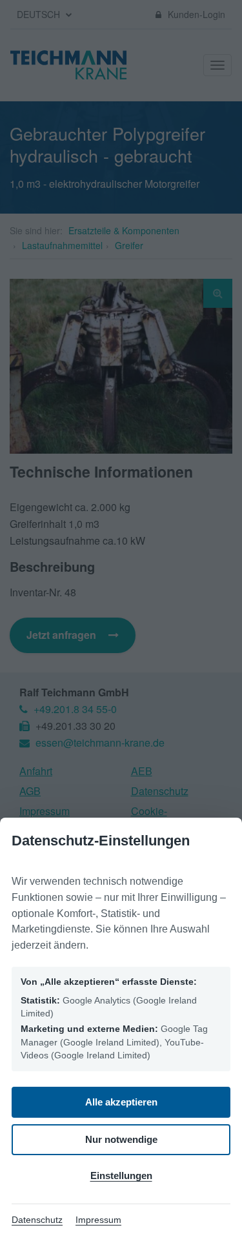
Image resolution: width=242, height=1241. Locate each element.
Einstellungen (121, 1175)
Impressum (98, 1220)
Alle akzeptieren (121, 1101)
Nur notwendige (121, 1139)
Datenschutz (37, 1220)
